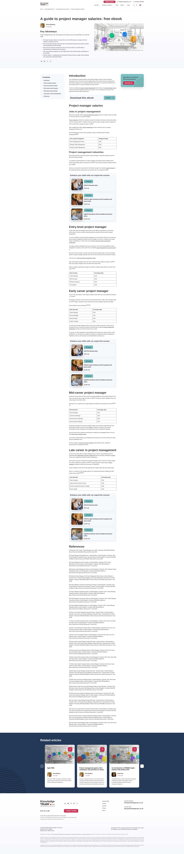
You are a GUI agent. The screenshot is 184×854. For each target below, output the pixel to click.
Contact (104, 803)
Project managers (73, 120)
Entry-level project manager (50, 85)
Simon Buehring (50, 24)
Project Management (49, 9)
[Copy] (50, 61)
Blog (128, 5)
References (47, 96)
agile (64, 834)
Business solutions (107, 5)
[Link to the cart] (137, 5)
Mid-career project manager (50, 91)
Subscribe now (128, 83)
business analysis (68, 834)
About (122, 5)
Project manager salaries (50, 83)
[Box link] (92, 184)
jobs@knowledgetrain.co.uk (133, 808)
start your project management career (86, 258)
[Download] (92, 98)
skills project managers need (79, 434)
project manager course (110, 88)
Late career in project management (52, 93)
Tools (117, 5)
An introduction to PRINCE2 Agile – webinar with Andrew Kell (124, 768)
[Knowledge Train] (44, 3)
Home (41, 9)
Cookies (104, 806)
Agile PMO (50, 768)
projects (91, 427)
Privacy (104, 808)
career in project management (87, 88)
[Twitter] (74, 803)
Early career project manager (51, 88)
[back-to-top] (5, 849)
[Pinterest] (71, 803)
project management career (91, 115)
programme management (76, 834)
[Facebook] (47, 61)
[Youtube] (68, 803)
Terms (103, 810)
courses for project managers (86, 443)
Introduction (47, 80)
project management (87, 127)
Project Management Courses (62, 9)
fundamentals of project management (86, 455)
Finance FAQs (105, 801)
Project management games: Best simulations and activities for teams (91, 768)
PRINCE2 (61, 834)
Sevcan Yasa (120, 773)
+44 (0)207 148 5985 (139, 1)
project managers (110, 168)
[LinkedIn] (65, 803)
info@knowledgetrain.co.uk (125, 1)
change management (86, 834)
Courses (96, 5)
